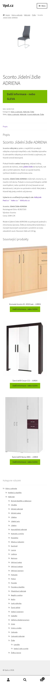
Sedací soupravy (17, 612)
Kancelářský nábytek (19, 529)
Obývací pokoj (16, 562)
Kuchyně (14, 546)
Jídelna (14, 517)
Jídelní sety (15, 521)
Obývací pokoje (17, 566)
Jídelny (14, 525)
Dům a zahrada (17, 15)
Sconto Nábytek (33, 114)
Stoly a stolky (16, 628)
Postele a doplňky (18, 587)
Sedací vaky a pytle (21, 648)
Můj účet (8, 680)
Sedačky (14, 616)
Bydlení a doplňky (15, 493)
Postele (14, 583)
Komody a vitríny (17, 534)
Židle (34, 15)
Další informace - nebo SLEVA (21, 96)
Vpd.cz (8, 5)
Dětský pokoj (16, 513)
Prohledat (25, 680)
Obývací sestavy (17, 571)
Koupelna (14, 538)
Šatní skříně (15, 607)
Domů (8, 15)
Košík (38, 678)
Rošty (13, 599)
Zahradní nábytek (18, 636)
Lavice (13, 550)
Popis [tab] (5, 126)
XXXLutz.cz (25, 200)
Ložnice (14, 554)
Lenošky (17, 644)
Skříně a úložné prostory (20, 620)
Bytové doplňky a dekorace (21, 501)
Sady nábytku (16, 603)
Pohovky (14, 575)
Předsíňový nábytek (18, 591)
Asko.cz (14, 200)
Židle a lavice (16, 653)
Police (13, 579)
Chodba (14, 505)
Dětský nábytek (17, 509)
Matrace (14, 558)
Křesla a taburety (17, 542)
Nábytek (27, 15)
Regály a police (16, 595)
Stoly (13, 624)
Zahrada (14, 632)
